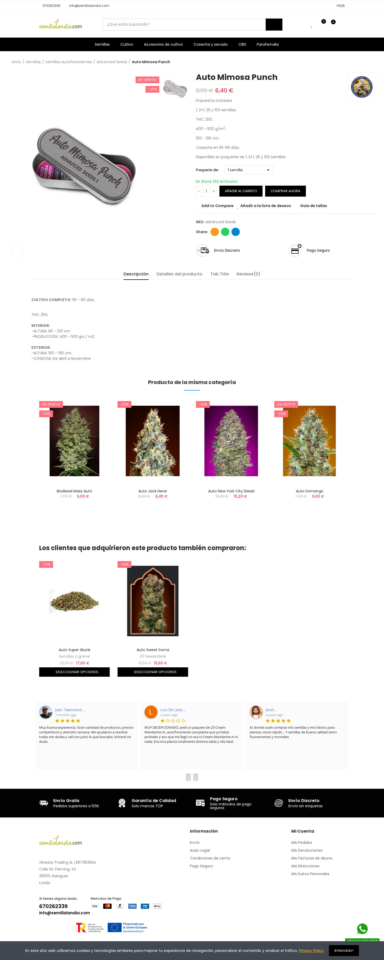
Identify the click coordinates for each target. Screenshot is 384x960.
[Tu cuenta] (342, 24)
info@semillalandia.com (64, 913)
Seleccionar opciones (76, 671)
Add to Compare (217, 205)
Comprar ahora (285, 191)
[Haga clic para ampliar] (18, 251)
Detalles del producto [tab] (179, 274)
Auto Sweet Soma (153, 649)
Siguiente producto (372, 62)
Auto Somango (309, 491)
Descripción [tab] (136, 274)
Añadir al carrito (241, 191)
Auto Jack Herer (152, 491)
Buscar (274, 25)
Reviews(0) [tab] (248, 274)
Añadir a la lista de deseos (265, 205)
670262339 (53, 906)
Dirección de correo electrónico (215, 232)
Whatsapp (225, 232)
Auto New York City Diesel (231, 491)
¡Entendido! (343, 950)
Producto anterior (359, 62)
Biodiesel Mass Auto (74, 491)
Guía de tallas (313, 205)
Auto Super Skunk (74, 649)
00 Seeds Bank (153, 656)
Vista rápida (97, 427)
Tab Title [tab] (219, 274)
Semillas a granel (74, 656)
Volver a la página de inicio (365, 62)
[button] (49, 5)
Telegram (235, 232)
